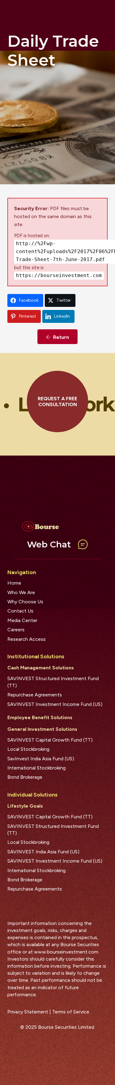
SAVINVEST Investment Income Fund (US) (54, 704)
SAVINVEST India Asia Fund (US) (43, 852)
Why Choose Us (25, 602)
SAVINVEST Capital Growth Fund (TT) (50, 740)
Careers (16, 630)
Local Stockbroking (28, 749)
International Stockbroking (36, 768)
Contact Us (20, 611)
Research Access (26, 639)
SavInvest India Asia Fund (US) (40, 759)
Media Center (22, 620)
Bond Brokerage (24, 777)
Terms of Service (70, 1012)
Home (14, 583)
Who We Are (21, 592)
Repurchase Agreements (34, 695)
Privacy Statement (27, 1012)
